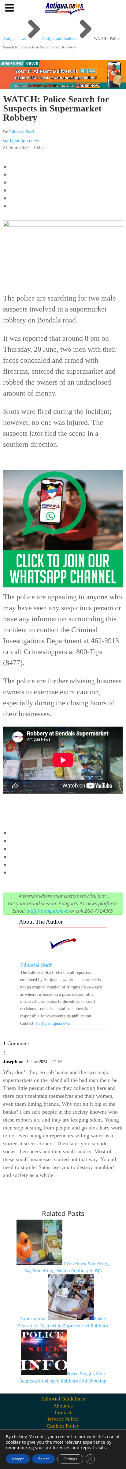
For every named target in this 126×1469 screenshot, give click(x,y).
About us (63, 1406)
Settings (70, 1458)
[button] (10, 7)
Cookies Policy (63, 1426)
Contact (63, 1412)
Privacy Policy (63, 1419)
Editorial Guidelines (63, 1399)
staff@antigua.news (22, 140)
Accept (18, 1458)
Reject (43, 1458)
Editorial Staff (21, 132)
